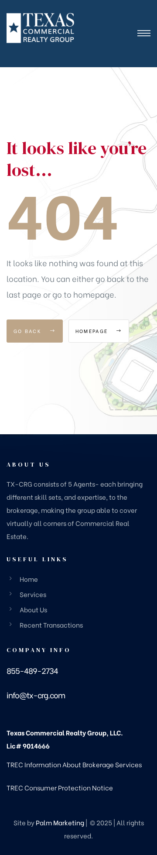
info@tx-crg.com (36, 694)
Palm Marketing (60, 822)
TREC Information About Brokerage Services (74, 764)
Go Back (29, 330)
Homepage (92, 330)
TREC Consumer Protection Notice (60, 787)
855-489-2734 (32, 670)
